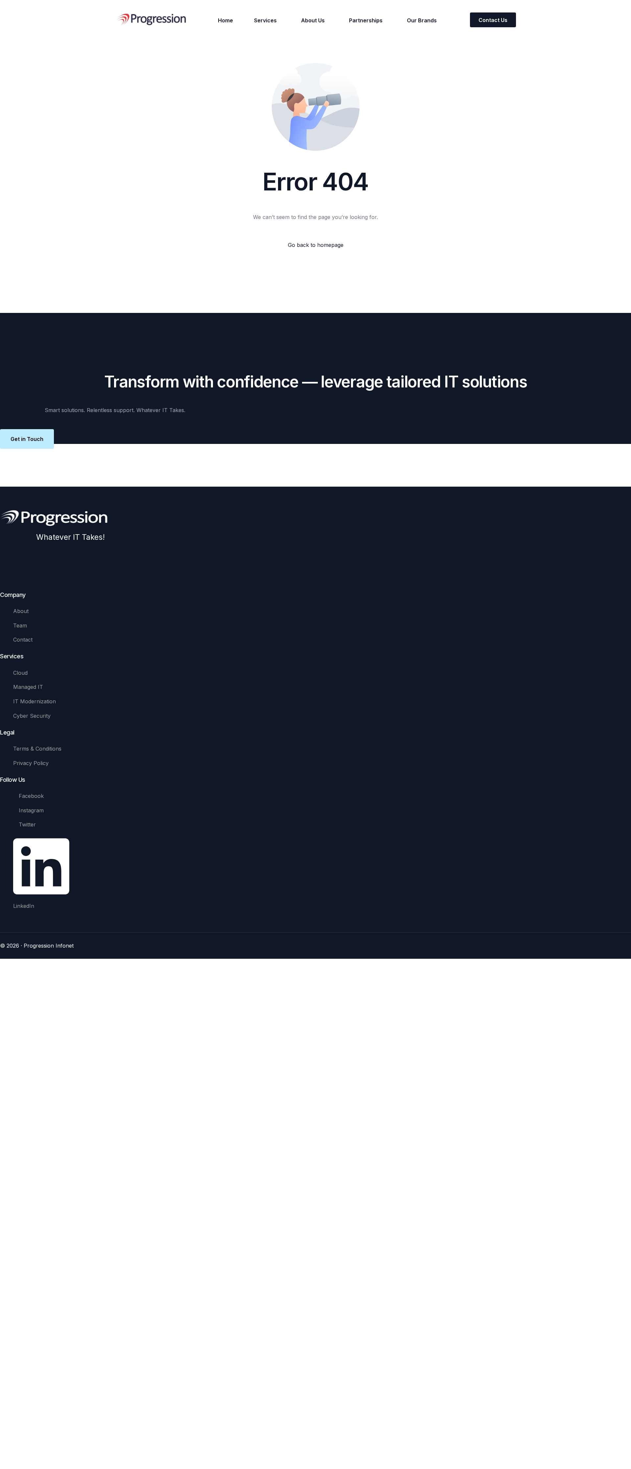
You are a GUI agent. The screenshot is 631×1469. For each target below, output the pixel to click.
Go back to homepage (315, 245)
